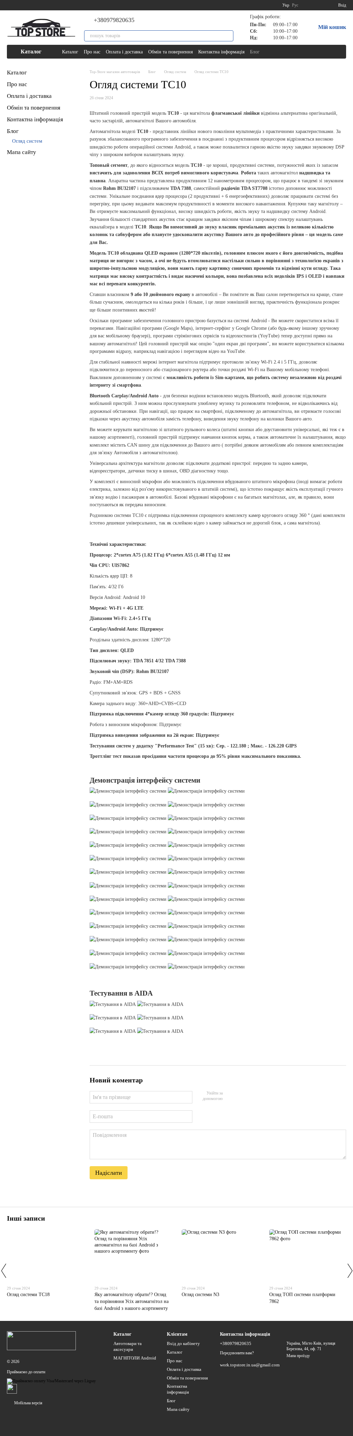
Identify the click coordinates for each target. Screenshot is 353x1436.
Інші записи (26, 1218)
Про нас (92, 51)
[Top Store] (41, 1340)
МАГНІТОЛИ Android (134, 1358)
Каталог (70, 51)
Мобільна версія (27, 1403)
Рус (295, 5)
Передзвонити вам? (237, 1353)
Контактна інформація (221, 51)
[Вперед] (349, 1270)
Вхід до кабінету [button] (183, 1343)
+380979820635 (114, 20)
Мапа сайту (21, 152)
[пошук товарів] (227, 35)
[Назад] (3, 1270)
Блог (255, 51)
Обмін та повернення (170, 51)
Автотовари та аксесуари (127, 1346)
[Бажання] (320, 5)
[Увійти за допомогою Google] (241, 1096)
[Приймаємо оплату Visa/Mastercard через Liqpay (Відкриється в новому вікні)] (51, 1380)
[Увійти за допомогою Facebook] (230, 1096)
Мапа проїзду (298, 1355)
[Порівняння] (308, 5)
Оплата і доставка (124, 51)
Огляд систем (27, 141)
